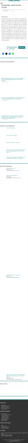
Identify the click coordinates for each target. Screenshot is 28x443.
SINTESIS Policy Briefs (5, 427)
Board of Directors (4, 407)
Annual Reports (4, 409)
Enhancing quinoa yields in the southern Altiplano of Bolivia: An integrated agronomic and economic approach (13, 79)
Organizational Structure (5, 406)
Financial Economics (5, 418)
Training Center (4, 420)
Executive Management (5, 408)
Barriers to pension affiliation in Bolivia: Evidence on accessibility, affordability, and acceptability (13, 98)
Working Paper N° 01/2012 (12, 47)
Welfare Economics (5, 416)
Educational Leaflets (5, 428)
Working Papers (6, 10)
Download (22, 47)
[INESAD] (14, 0)
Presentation (3, 405)
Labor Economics (5, 415)
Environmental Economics (6, 414)
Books (2, 425)
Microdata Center (4, 419)
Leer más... (18, 170)
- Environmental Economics (7, 9)
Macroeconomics (5, 417)
